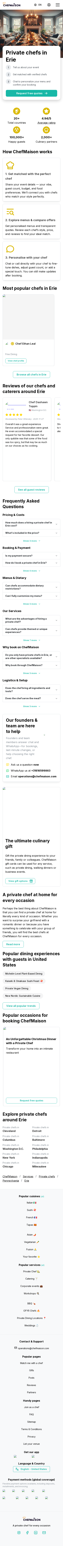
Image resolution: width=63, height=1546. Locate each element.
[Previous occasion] (7, 1067)
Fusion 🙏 (31, 1249)
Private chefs (47, 1176)
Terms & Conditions (31, 1429)
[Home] (11, 4)
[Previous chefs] (7, 330)
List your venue (31, 1443)
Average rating (46, 122)
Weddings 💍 (31, 1325)
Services (28, 1176)
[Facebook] (27, 1533)
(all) (42, 1196)
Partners (31, 1392)
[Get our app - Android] (40, 1457)
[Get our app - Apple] (21, 1457)
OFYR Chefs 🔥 (31, 1310)
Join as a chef (31, 1407)
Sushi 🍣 (31, 1210)
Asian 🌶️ (31, 1234)
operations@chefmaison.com (33, 1348)
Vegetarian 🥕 (31, 1242)
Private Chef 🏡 (31, 1271)
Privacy (32, 1436)
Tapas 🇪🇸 (31, 1224)
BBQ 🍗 (31, 1303)
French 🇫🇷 (31, 1217)
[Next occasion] (56, 1067)
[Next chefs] (56, 330)
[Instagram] (19, 1533)
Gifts (31, 1370)
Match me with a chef (31, 1363)
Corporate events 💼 (31, 1286)
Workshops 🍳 (31, 1293)
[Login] (49, 5)
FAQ (31, 1414)
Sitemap (31, 1421)
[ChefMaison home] (31, 1519)
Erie (26, 1180)
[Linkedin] (36, 1533)
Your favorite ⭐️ (31, 1256)
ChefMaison (10, 1176)
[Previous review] (7, 439)
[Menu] (57, 5)
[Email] (44, 1533)
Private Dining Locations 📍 (31, 1318)
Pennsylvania (11, 1180)
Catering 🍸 (31, 1278)
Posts (31, 1377)
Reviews (31, 1385)
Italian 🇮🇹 (31, 1202)
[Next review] (56, 439)
